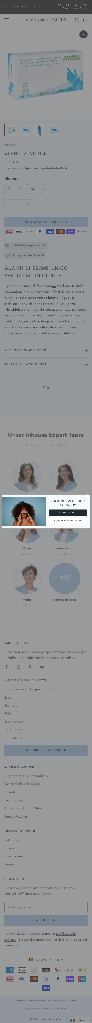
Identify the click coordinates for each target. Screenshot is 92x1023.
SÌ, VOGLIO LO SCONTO (68, 513)
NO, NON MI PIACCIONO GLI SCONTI (68, 521)
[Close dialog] (87, 496)
